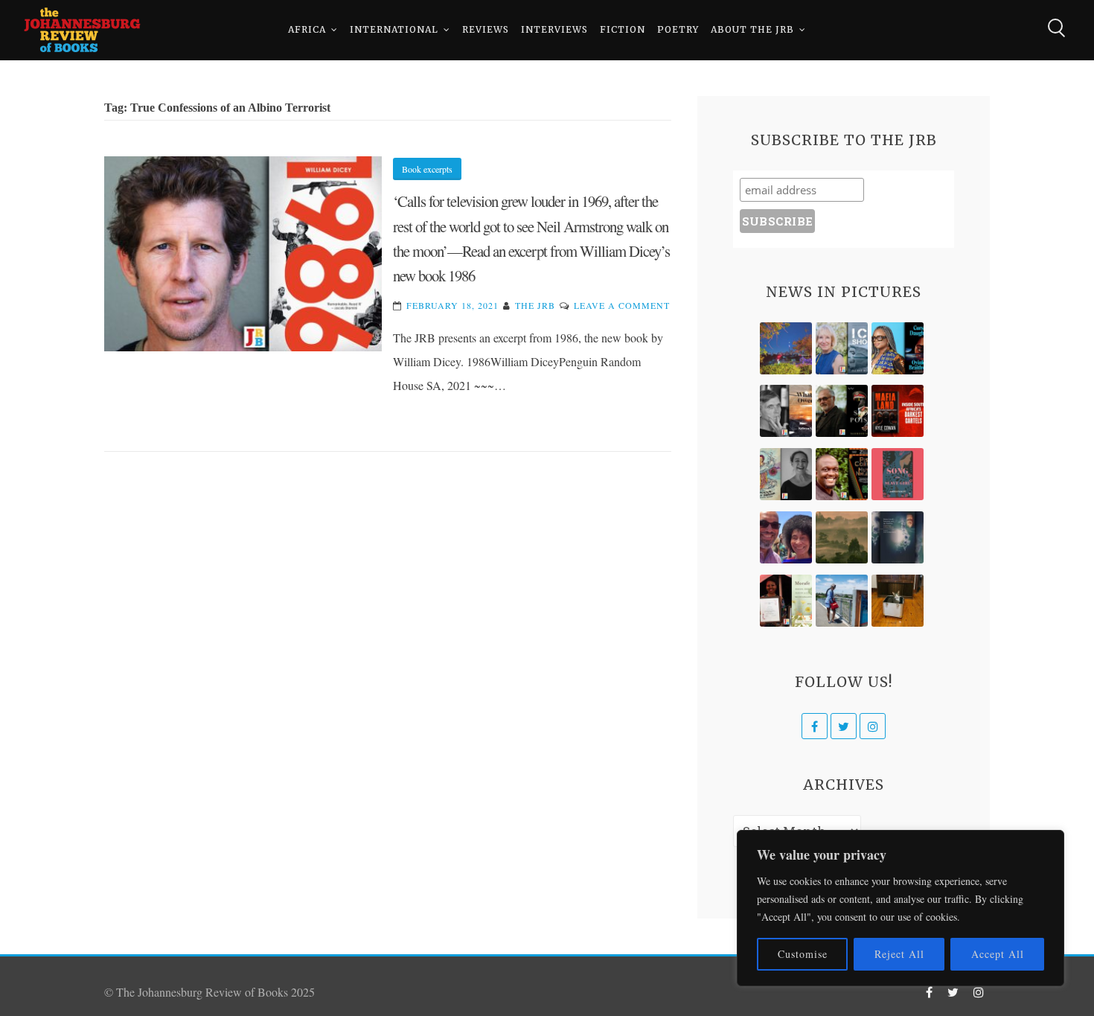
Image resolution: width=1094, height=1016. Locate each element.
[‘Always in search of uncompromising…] (786, 411)
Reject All (899, 954)
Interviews (554, 29)
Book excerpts (427, 169)
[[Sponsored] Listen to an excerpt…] (897, 348)
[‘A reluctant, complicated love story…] (842, 348)
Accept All (997, 954)
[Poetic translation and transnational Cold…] (897, 537)
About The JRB (752, 29)
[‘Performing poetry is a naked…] (786, 474)
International (394, 29)
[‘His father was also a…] (786, 601)
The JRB (535, 305)
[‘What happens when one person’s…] (842, 474)
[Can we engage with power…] (842, 411)
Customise (803, 954)
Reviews (485, 29)
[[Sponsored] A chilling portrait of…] (897, 411)
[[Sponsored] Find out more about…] (897, 474)
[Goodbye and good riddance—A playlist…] (897, 601)
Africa (307, 29)
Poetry (678, 29)
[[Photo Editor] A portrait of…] (842, 601)
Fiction (622, 29)
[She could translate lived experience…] (786, 537)
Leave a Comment (622, 305)
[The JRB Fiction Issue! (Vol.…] (786, 348)
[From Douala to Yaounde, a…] (842, 537)
